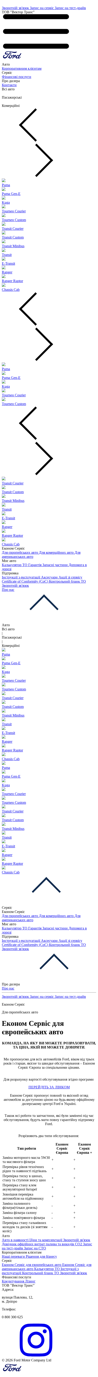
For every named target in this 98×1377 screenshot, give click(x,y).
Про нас (8, 590)
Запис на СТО (35, 1248)
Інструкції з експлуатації (21, 577)
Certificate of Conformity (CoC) (25, 581)
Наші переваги (14, 1256)
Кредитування (13, 1281)
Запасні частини (55, 565)
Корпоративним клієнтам (21, 68)
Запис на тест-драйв (70, 8)
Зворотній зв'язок (16, 8)
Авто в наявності (15, 1240)
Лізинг (30, 1281)
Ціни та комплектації (46, 1240)
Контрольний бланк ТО (67, 581)
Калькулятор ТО (15, 565)
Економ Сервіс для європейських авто (32, 1265)
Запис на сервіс (42, 8)
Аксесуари (50, 577)
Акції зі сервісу (70, 577)
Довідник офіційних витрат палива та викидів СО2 (42, 1244)
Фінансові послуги (16, 77)
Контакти (9, 85)
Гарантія (35, 565)
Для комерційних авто (57, 552)
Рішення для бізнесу (41, 1256)
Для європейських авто (20, 552)
